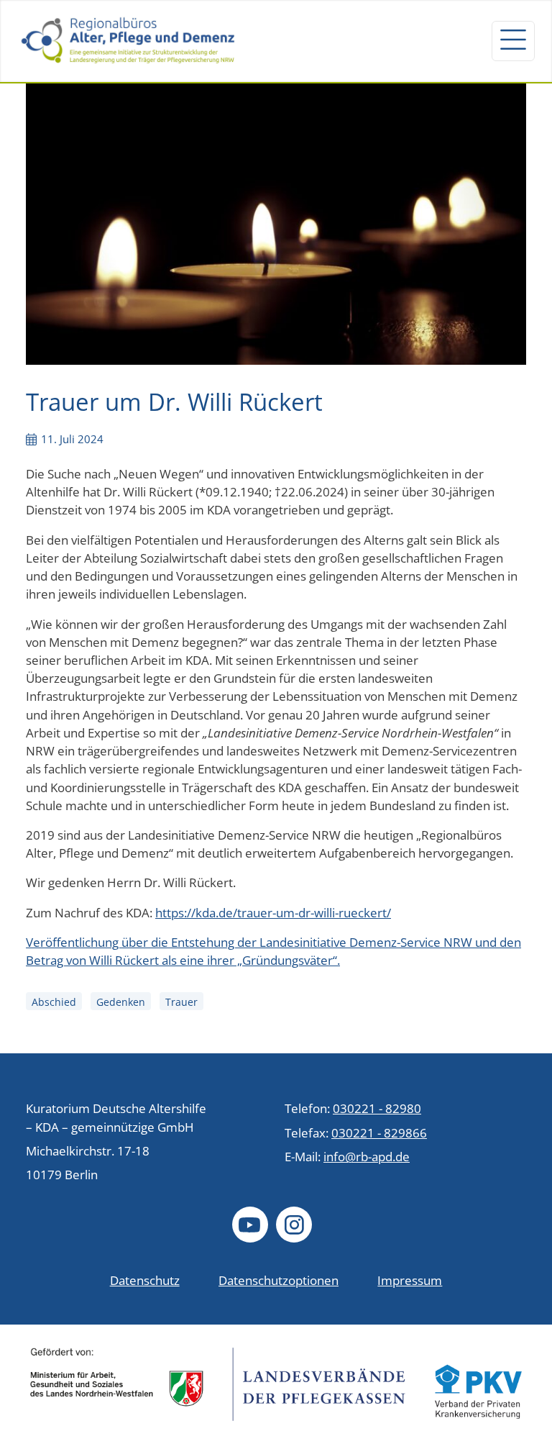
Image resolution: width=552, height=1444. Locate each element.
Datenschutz (145, 1280)
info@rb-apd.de (366, 1156)
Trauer (181, 1002)
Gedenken (120, 1002)
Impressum (409, 1280)
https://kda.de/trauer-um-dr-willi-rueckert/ (273, 912)
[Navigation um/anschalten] (513, 41)
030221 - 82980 (377, 1108)
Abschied (54, 1002)
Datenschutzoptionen (278, 1280)
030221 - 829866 (379, 1133)
